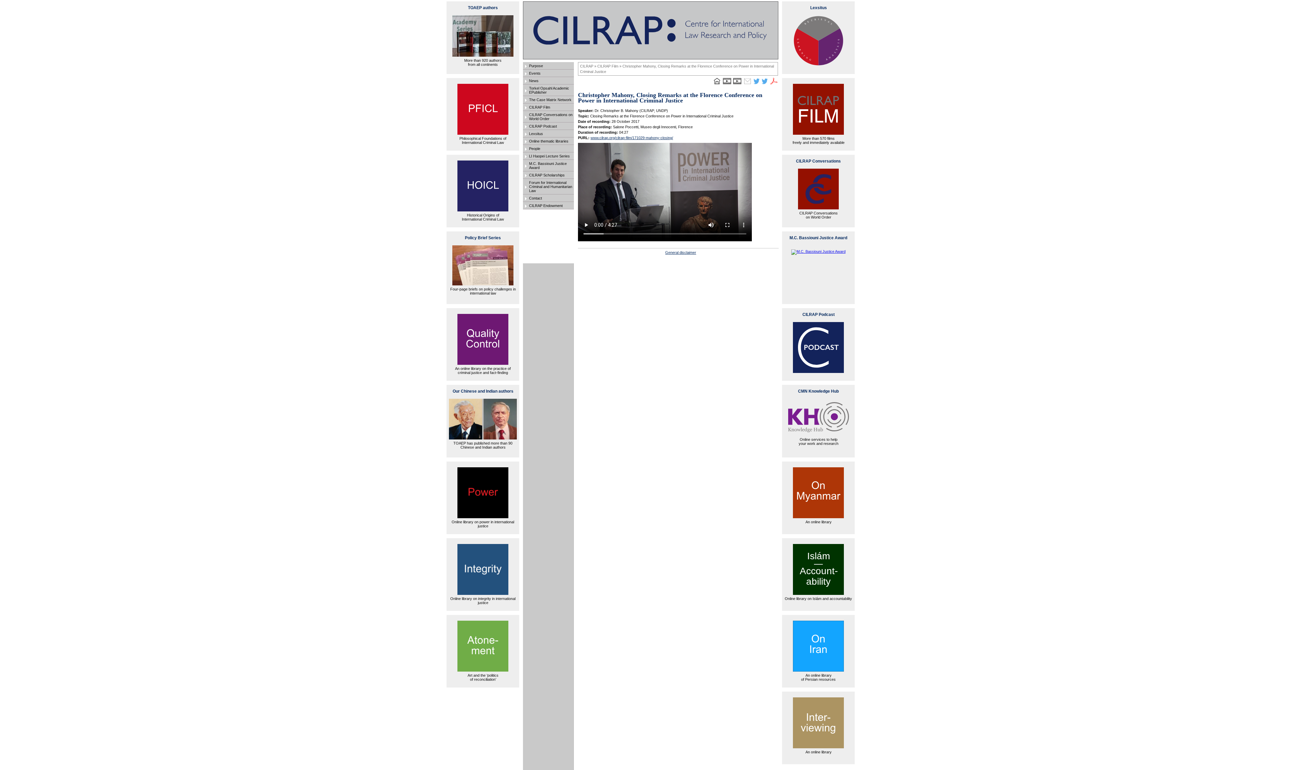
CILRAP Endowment (546, 206)
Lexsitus (536, 134)
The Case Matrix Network (550, 100)
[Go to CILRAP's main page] (717, 84)
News (534, 81)
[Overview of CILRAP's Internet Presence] (727, 84)
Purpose (536, 66)
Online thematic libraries (548, 141)
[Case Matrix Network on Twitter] (765, 84)
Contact (535, 198)
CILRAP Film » (609, 66)
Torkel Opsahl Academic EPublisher (549, 90)
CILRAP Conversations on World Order (551, 117)
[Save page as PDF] (774, 84)
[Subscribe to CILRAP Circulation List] (747, 84)
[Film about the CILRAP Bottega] (737, 84)
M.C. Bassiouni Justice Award (548, 166)
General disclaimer (680, 252)
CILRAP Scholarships (547, 175)
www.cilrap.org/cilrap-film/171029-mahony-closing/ (632, 138)
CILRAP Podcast (543, 126)
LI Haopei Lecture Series (549, 156)
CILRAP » (588, 66)
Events (535, 73)
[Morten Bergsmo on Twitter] (757, 84)
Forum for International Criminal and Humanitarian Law (550, 187)
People (534, 149)
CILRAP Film (539, 107)
